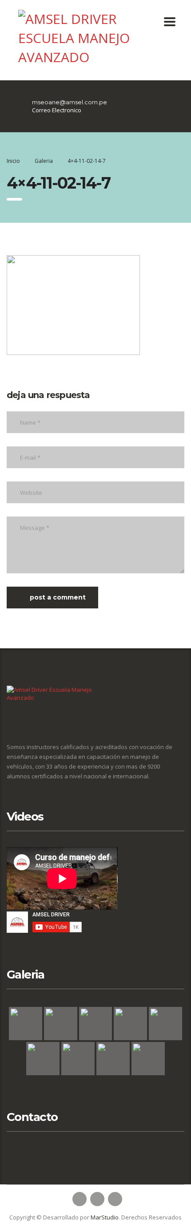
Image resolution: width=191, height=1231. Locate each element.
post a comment (58, 597)
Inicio (13, 161)
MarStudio (105, 1217)
